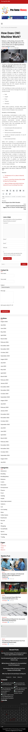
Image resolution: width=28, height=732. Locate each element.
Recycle (3, 520)
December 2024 (5, 386)
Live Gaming (4, 509)
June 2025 (3, 366)
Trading (3, 537)
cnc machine (18, 196)
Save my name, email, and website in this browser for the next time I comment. (13, 254)
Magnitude (13, 730)
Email (4, 243)
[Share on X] (10, 190)
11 (6, 714)
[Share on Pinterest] (20, 190)
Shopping (3, 526)
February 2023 (4, 407)
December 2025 (5, 345)
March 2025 (4, 376)
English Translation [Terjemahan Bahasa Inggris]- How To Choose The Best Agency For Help (14, 206)
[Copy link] (10, 194)
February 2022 (4, 441)
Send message (5, 311)
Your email (3, 279)
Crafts (2, 482)
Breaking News (5, 476)
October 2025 (4, 352)
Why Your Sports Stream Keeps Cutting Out (14, 673)
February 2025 (4, 380)
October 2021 (4, 452)
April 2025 (3, 373)
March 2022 (4, 438)
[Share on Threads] (6, 194)
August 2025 (4, 359)
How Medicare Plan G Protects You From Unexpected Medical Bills (14, 631)
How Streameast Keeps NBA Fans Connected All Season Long (14, 588)
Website (5, 247)
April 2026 (3, 335)
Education (3, 484)
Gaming (3, 495)
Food (2, 493)
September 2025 (5, 356)
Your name (3, 273)
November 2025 (5, 349)
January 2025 (4, 383)
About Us (3, 549)
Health (2, 498)
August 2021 (4, 458)
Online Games (4, 515)
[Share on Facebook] (7, 190)
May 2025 (3, 369)
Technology (4, 534)
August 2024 (4, 400)
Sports (2, 531)
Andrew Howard (5, 47)
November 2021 (5, 448)
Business (3, 479)
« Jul (2, 726)
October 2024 (4, 393)
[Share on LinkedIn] (13, 190)
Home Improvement (6, 501)
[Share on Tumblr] (3, 194)
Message (3, 290)
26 (10, 720)
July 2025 (3, 362)
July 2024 (3, 404)
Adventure (4, 471)
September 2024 (5, 397)
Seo (2, 523)
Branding (3, 473)
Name (5, 239)
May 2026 (3, 332)
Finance (3, 490)
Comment (5, 223)
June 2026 (3, 328)
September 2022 (5, 424)
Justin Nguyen (4, 578)
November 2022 (5, 417)
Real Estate (4, 517)
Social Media (4, 528)
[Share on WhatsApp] (17, 190)
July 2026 (3, 325)
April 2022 (3, 434)
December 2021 (5, 445)
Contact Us (3, 545)
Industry (23, 196)
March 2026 (4, 338)
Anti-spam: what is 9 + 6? (7, 305)
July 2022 (3, 428)
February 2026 (4, 342)
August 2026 (4, 321)
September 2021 (5, 455)
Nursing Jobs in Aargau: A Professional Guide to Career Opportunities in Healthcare (14, 564)
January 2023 (4, 410)
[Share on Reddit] (23, 190)
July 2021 (3, 462)
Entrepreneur (4, 487)
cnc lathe (13, 196)
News (2, 512)
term (3, 198)
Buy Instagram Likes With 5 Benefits (11, 201)
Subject (2, 285)
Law (2, 506)
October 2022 (4, 421)
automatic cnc (8, 196)
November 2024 (5, 390)
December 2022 (5, 414)
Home (2, 547)
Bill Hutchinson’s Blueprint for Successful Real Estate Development (14, 610)
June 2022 (3, 431)
